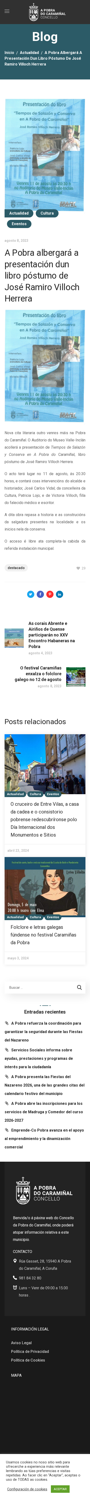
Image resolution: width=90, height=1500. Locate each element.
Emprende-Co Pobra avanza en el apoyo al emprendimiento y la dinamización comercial (44, 1138)
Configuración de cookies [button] (27, 1489)
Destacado (16, 568)
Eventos (19, 224)
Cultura (47, 213)
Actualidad (29, 52)
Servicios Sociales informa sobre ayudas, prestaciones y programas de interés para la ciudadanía (39, 1058)
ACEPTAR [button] (60, 1489)
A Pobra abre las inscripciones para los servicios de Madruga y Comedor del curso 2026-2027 (44, 1112)
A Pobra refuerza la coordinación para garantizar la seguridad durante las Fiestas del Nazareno (44, 1031)
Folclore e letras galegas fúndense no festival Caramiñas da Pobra (43, 934)
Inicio (9, 52)
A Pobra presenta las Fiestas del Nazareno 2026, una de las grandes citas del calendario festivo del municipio (44, 1085)
